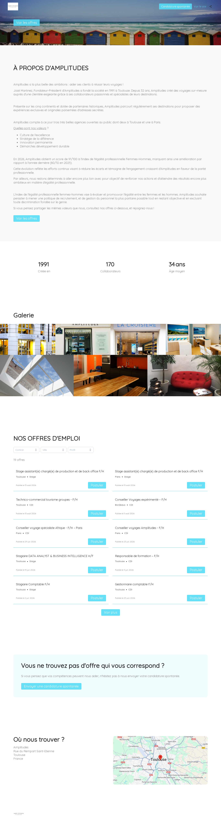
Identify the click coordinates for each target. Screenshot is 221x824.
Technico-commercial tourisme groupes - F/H (47, 499)
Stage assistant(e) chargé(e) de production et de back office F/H (60, 471)
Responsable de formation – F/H (137, 556)
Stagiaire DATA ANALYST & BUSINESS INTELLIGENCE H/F (54, 556)
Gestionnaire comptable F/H (134, 584)
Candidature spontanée (175, 6)
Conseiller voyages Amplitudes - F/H (139, 528)
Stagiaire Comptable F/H (33, 584)
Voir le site (200, 6)
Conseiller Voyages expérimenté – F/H (141, 499)
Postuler (97, 485)
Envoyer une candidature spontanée (51, 686)
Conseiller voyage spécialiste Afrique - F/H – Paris (49, 528)
